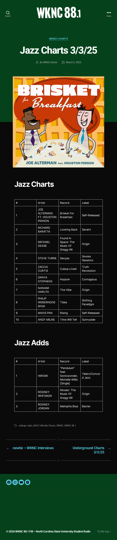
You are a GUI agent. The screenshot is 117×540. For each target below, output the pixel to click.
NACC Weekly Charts (44, 425)
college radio (25, 425)
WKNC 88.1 (70, 425)
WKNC (60, 425)
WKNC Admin (50, 62)
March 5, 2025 (73, 62)
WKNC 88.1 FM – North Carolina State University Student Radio (52, 531)
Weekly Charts (58, 38)
